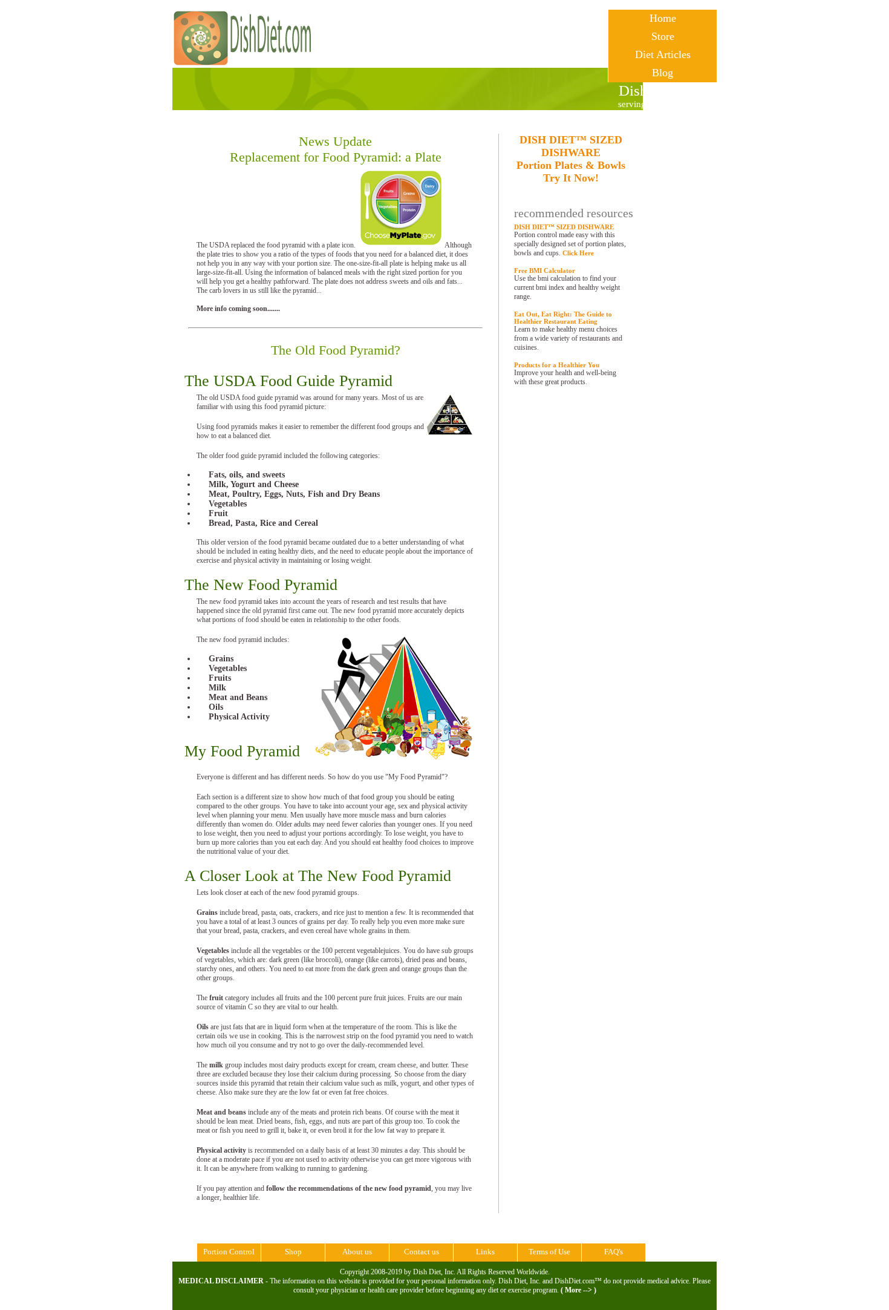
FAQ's (613, 1251)
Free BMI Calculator (544, 270)
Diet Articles (663, 54)
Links (485, 1251)
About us (357, 1251)
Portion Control (229, 1251)
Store (662, 36)
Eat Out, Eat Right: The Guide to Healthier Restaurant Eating (563, 317)
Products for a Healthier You (556, 364)
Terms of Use (549, 1251)
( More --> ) (578, 1290)
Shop (293, 1251)
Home (663, 18)
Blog (662, 73)
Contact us (421, 1251)
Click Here (578, 253)
